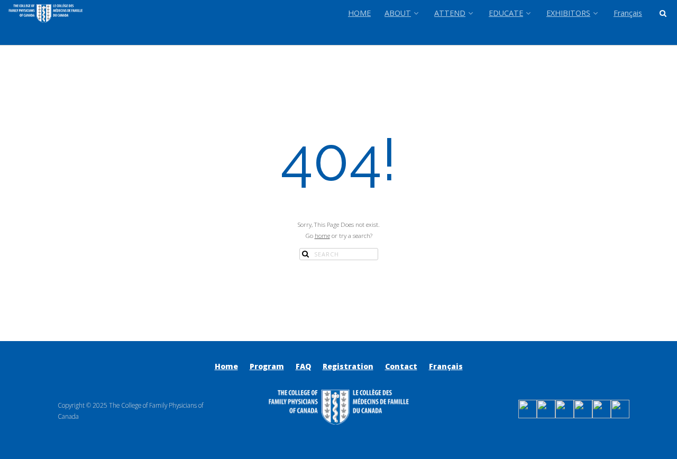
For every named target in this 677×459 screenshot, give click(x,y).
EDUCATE (506, 13)
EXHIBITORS (568, 13)
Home (226, 366)
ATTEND (449, 13)
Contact (401, 366)
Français (628, 13)
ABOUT (398, 13)
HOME (359, 13)
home (322, 236)
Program (267, 366)
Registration (348, 366)
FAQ (303, 366)
